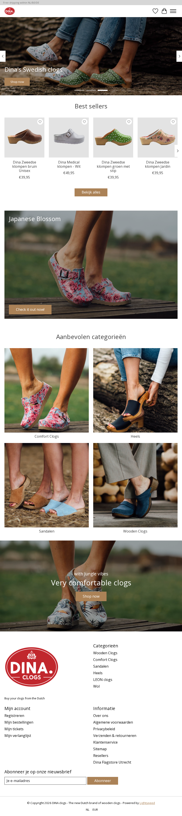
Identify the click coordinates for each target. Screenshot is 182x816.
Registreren (14, 715)
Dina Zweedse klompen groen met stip (113, 166)
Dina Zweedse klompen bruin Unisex (24, 166)
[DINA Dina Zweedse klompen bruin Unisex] (24, 138)
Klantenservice (105, 742)
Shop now (17, 82)
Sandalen (46, 531)
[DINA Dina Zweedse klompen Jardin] (158, 138)
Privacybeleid (104, 728)
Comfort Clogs (47, 436)
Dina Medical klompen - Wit (69, 164)
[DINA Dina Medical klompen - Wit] (69, 138)
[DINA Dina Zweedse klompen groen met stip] (113, 138)
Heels (135, 436)
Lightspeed (147, 803)
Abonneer (102, 780)
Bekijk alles (91, 192)
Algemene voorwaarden (113, 722)
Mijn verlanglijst (17, 735)
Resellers (100, 755)
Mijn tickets (14, 728)
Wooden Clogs (135, 531)
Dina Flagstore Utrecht (112, 762)
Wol (96, 686)
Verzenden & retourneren (114, 735)
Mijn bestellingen (18, 722)
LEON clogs (102, 679)
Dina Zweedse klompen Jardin (157, 164)
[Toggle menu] (173, 11)
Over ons (100, 715)
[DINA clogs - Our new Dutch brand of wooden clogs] (9, 11)
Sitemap (100, 748)
